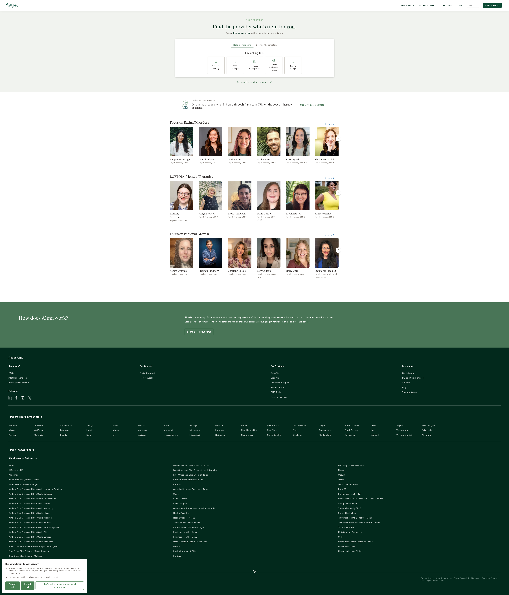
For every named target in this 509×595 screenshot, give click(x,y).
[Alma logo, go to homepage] (12, 5)
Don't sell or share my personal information (59, 586)
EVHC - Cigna (180, 503)
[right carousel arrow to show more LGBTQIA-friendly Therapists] (338, 193)
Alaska (11, 430)
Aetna (11, 465)
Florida (63, 435)
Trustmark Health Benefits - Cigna (355, 517)
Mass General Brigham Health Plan (190, 541)
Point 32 (342, 489)
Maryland (168, 430)
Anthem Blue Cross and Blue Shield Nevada (29, 522)
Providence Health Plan (349, 494)
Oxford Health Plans (348, 484)
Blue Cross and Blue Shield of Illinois (191, 465)
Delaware (64, 430)
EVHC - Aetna (180, 498)
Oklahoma (297, 435)
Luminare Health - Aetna (185, 532)
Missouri (219, 425)
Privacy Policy (427, 578)
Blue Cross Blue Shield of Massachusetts (28, 551)
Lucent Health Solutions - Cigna (188, 527)
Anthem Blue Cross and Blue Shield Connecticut (32, 498)
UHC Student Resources (350, 532)
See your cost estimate (312, 105)
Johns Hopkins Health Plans (186, 522)
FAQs (11, 373)
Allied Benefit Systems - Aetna (23, 479)
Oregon (322, 425)
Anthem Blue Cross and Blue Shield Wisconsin (30, 541)
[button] (216, 65)
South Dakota (351, 430)
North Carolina (274, 435)
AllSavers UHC (15, 470)
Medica (176, 546)
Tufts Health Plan (346, 527)
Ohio (295, 430)
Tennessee (350, 435)
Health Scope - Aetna (184, 517)
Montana (219, 430)
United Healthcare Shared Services (355, 541)
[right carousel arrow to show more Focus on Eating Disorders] (338, 138)
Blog (404, 387)
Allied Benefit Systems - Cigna (23, 484)
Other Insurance (16, 564)
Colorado (38, 435)
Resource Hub (278, 387)
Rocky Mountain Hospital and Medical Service (360, 498)
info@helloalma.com (17, 377)
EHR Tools (276, 392)
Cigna (176, 494)
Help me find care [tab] (242, 44)
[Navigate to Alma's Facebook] (16, 398)
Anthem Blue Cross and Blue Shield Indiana (29, 503)
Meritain (177, 556)
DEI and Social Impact (413, 377)
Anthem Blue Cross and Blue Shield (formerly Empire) (35, 489)
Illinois (115, 425)
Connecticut (66, 425)
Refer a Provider (279, 397)
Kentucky (142, 430)
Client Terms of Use (444, 578)
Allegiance (13, 474)
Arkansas (38, 425)
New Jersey (247, 435)
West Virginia (428, 425)
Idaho (88, 435)
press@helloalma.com (18, 382)
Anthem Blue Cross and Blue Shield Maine (29, 513)
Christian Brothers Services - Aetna (191, 489)
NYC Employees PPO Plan (351, 465)
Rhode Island (325, 435)
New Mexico (273, 425)
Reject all (27, 586)
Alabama (12, 425)
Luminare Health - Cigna (185, 536)
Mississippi (194, 435)
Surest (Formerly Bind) (349, 508)
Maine (166, 425)
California (38, 430)
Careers (406, 382)
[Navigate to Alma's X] (29, 398)
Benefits (275, 373)
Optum (341, 474)
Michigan (193, 425)
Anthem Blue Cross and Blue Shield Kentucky (30, 508)
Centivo (177, 484)
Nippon (341, 470)
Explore (328, 124)
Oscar (341, 479)
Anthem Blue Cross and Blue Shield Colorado (30, 494)
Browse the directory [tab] (266, 44)
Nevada (244, 425)
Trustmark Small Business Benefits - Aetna (359, 522)
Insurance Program (280, 382)
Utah (372, 430)
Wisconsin (427, 430)
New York (272, 430)
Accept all (12, 586)
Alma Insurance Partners (20, 458)
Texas (373, 425)
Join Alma (275, 377)
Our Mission (408, 373)
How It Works (146, 377)
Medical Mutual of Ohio (184, 551)
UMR (340, 536)
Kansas (141, 425)
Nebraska (220, 435)
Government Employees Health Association (194, 508)
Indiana (115, 430)
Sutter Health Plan (347, 513)
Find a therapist (147, 373)
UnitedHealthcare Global (350, 551)
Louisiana (142, 435)
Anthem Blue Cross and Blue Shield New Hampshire (33, 527)
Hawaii (89, 430)
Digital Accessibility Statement (467, 578)
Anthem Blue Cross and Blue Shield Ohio (28, 532)
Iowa (114, 435)
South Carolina (352, 425)
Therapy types (409, 392)
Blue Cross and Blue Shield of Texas (190, 474)
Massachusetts (171, 435)
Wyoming (426, 435)
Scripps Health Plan (347, 503)
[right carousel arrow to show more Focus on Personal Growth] (338, 250)
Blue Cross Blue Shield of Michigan (25, 556)
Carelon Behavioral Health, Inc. (188, 479)
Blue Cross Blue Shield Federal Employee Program (33, 546)
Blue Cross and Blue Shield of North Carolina (195, 470)
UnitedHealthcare (346, 546)
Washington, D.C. (404, 435)
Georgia (89, 425)
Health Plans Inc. (181, 513)
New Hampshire (249, 430)
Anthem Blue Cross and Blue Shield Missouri (30, 517)
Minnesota (194, 430)
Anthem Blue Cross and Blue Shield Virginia (29, 536)
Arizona (12, 435)
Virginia (399, 425)
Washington (402, 430)
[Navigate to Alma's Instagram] (22, 398)
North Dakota (299, 425)
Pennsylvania (325, 430)
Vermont (374, 435)
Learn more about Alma (199, 331)
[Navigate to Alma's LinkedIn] (10, 398)
